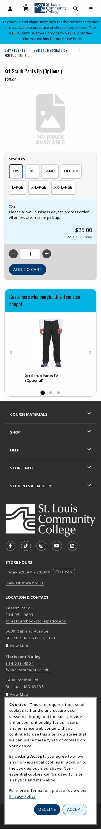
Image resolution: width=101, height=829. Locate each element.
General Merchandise (50, 50)
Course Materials (28, 414)
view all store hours (25, 583)
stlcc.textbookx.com (70, 27)
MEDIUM (71, 171)
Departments (14, 50)
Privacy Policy (22, 796)
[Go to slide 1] (42, 393)
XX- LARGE (63, 187)
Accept (75, 809)
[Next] (90, 352)
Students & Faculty (30, 485)
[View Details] (50, 343)
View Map (19, 645)
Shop (15, 432)
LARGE (17, 187)
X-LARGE (38, 187)
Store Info (21, 467)
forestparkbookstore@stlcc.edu (36, 621)
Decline (47, 809)
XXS (16, 171)
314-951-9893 (20, 614)
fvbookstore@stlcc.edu (28, 669)
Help (15, 450)
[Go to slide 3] (58, 393)
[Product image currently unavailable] (50, 119)
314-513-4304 (20, 663)
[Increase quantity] (46, 253)
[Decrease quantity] (13, 253)
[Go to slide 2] (50, 393)
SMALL (50, 171)
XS (32, 171)
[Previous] (11, 352)
